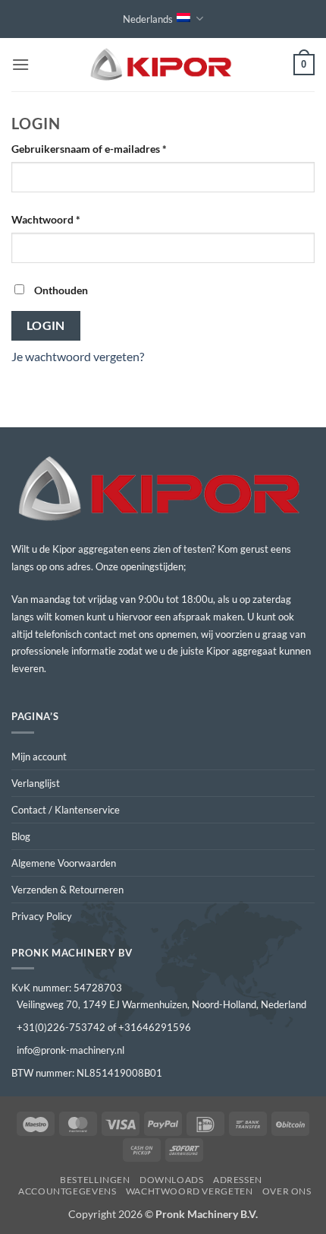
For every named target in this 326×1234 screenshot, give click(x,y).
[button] (20, 64)
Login (46, 325)
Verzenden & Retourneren (67, 889)
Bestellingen (95, 1179)
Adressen (237, 1179)
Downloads (171, 1179)
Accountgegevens (67, 1191)
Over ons (287, 1191)
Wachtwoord (62, 219)
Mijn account (39, 756)
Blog (20, 836)
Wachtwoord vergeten (189, 1191)
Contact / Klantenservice (65, 810)
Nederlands (148, 19)
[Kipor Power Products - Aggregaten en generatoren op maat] (163, 65)
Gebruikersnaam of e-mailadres (105, 148)
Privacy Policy (41, 916)
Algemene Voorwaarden (63, 863)
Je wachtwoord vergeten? (77, 356)
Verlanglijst (35, 783)
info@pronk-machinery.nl (70, 1050)
